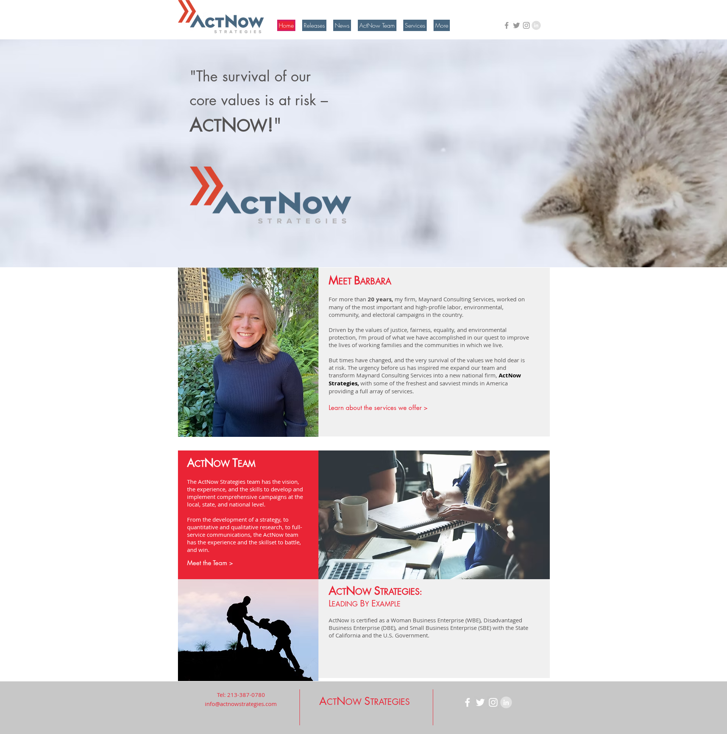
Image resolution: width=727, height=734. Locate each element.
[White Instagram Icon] (493, 702)
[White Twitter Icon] (480, 702)
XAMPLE (388, 603)
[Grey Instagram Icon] (526, 25)
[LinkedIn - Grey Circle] (536, 25)
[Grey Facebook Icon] (506, 25)
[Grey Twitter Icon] (516, 25)
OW (364, 591)
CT (341, 591)
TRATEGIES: (401, 591)
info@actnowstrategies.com (241, 704)
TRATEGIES (390, 702)
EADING (346, 603)
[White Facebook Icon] (467, 702)
